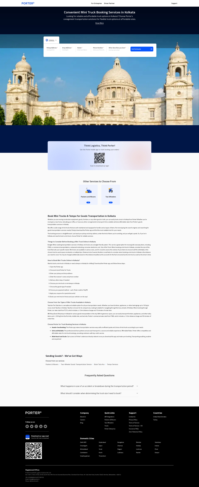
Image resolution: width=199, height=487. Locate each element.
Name (79, 48)
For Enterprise (96, 3)
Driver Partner (109, 3)
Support (174, 3)
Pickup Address (52, 48)
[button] (51, 40)
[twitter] (31, 426)
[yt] (45, 426)
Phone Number (98, 48)
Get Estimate (136, 49)
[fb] (27, 426)
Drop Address (67, 48)
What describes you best (117, 48)
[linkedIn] (40, 426)
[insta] (36, 426)
